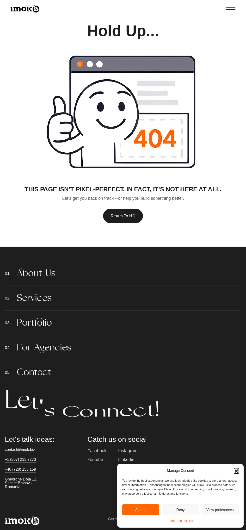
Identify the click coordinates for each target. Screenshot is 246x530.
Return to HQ (123, 216)
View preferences (220, 510)
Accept (140, 510)
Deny (180, 510)
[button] (236, 470)
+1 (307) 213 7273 (20, 459)
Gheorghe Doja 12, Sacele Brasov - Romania (21, 483)
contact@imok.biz (20, 450)
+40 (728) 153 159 (20, 469)
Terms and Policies (180, 521)
